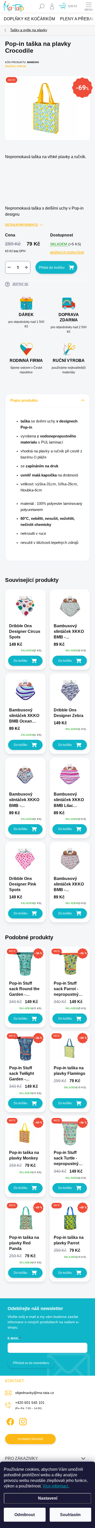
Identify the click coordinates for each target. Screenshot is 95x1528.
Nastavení (47, 1498)
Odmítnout (24, 1515)
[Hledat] (42, 6)
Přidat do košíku (52, 267)
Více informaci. (56, 1486)
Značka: (15, 66)
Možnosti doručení (67, 252)
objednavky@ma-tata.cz (34, 1393)
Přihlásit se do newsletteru (31, 1363)
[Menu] (88, 6)
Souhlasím (70, 1515)
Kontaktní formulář (30, 1439)
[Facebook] (9, 1420)
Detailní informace (21, 225)
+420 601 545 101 (30, 1403)
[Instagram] (22, 1420)
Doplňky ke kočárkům (29, 19)
